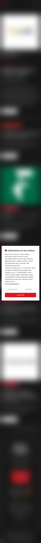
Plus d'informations (12, 284)
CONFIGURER (12, 289)
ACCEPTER (20, 295)
